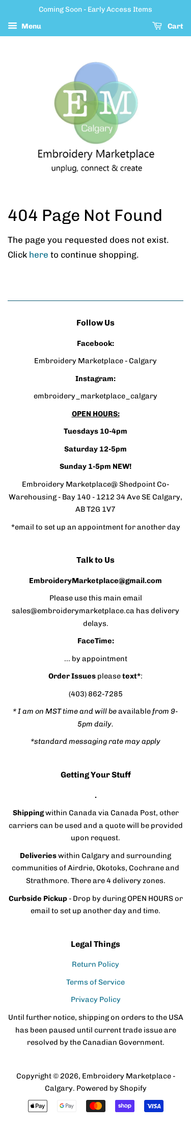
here (38, 254)
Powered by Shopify (111, 1088)
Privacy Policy (96, 999)
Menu (30, 26)
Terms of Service (95, 982)
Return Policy (95, 964)
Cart (174, 26)
